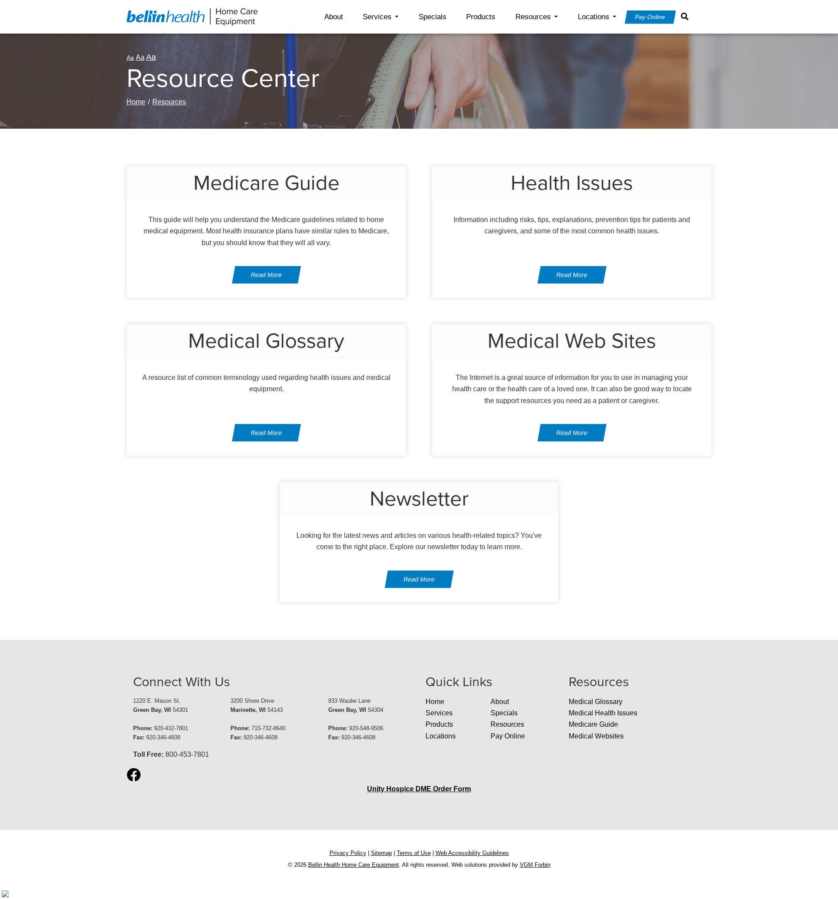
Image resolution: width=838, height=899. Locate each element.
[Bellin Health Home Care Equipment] (192, 16)
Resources (533, 17)
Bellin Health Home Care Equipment (353, 864)
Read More (266, 274)
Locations (593, 17)
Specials (432, 17)
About (333, 17)
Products (480, 17)
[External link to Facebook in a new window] (134, 775)
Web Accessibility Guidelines (472, 853)
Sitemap (381, 853)
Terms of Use (414, 853)
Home (136, 102)
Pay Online (650, 17)
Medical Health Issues (603, 713)
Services (377, 17)
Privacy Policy (348, 853)
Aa (130, 57)
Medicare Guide (593, 724)
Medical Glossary (595, 701)
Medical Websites (596, 736)
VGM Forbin (535, 864)
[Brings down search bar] (686, 17)
